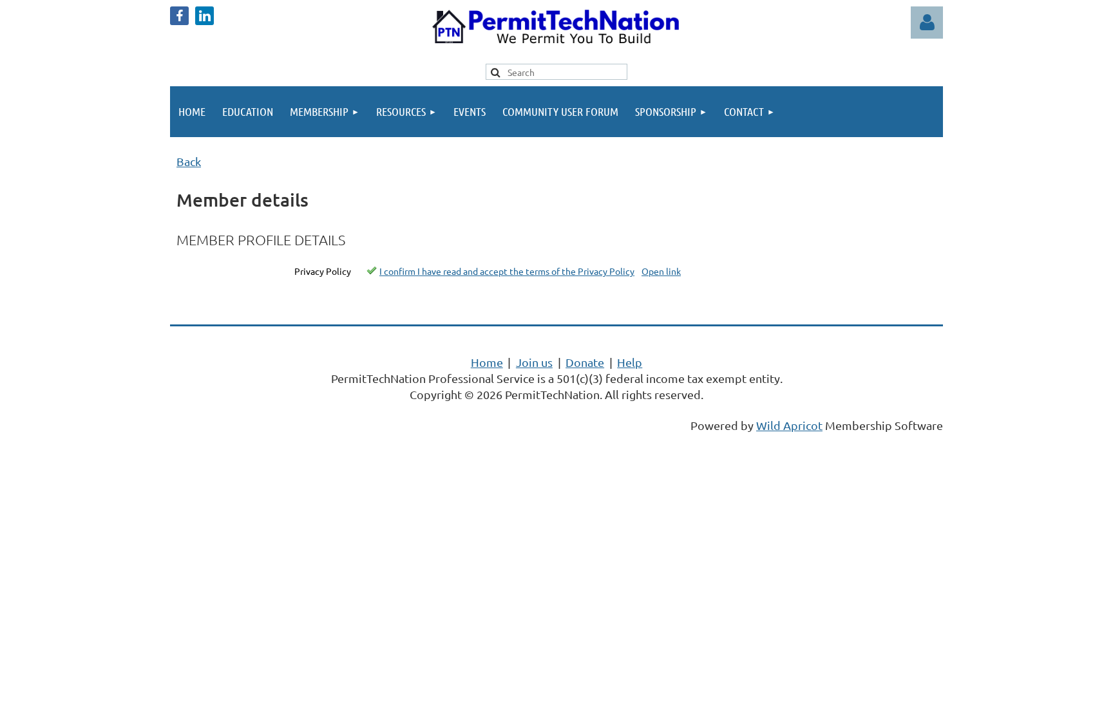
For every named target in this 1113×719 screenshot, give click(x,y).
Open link (661, 271)
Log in (927, 22)
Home (487, 362)
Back (188, 161)
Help (629, 362)
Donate (585, 362)
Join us (534, 362)
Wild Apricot (789, 425)
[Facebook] (179, 15)
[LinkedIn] (204, 15)
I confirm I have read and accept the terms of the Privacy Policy (506, 271)
